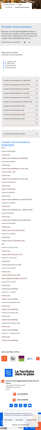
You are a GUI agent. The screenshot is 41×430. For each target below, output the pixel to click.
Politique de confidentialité (20, 425)
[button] (25, 42)
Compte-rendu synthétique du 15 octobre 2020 (16, 220)
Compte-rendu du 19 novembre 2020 (13, 230)
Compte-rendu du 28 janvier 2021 (12, 254)
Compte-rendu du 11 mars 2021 (11, 264)
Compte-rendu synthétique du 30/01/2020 (15, 158)
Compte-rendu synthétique (10, 289)
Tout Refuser (19, 420)
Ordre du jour (6, 155)
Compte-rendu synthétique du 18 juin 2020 (15, 179)
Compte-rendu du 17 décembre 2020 (13, 240)
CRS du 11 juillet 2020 (9, 189)
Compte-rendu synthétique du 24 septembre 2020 (17, 209)
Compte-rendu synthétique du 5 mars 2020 (15, 168)
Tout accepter (8, 420)
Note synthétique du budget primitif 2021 (14, 278)
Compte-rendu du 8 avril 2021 (11, 275)
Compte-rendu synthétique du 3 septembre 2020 (17, 199)
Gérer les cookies (31, 420)
